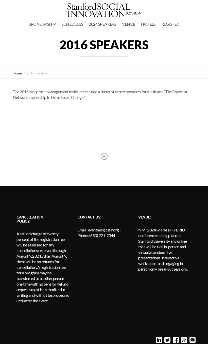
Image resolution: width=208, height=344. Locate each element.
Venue (128, 24)
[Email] (192, 339)
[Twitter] (166, 339)
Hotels (148, 24)
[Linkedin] (158, 339)
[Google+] (183, 339)
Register (170, 24)
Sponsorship (42, 24)
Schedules (72, 24)
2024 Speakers (102, 24)
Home (17, 73)
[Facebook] (175, 339)
